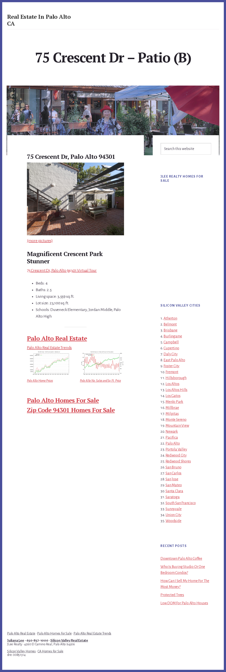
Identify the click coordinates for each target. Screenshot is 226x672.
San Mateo (174, 485)
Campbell (171, 342)
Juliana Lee (15, 640)
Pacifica (172, 438)
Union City (173, 515)
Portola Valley (176, 449)
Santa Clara (174, 491)
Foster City (171, 366)
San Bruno (173, 467)
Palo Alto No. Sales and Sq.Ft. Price (100, 380)
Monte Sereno (176, 420)
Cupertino (171, 348)
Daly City (170, 354)
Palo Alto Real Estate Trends (49, 347)
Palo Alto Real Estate (57, 338)
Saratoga (172, 497)
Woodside (173, 521)
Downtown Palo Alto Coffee (181, 559)
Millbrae (172, 408)
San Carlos (173, 473)
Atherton (170, 318)
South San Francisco (181, 503)
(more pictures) (40, 240)
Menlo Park (174, 402)
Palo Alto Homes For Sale (63, 400)
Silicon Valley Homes (21, 651)
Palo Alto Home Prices (40, 380)
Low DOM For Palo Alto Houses (184, 603)
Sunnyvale (173, 509)
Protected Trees (172, 595)
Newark (172, 432)
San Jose (172, 479)
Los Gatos (173, 396)
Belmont (170, 324)
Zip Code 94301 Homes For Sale (71, 410)
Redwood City (176, 455)
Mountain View (177, 426)
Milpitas (172, 414)
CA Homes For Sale (50, 651)
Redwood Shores (178, 461)
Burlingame (173, 336)
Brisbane (170, 330)
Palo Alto (173, 444)
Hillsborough (176, 378)
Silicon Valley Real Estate (69, 640)
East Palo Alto (174, 360)
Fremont (172, 372)
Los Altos (172, 384)
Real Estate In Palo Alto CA (39, 20)
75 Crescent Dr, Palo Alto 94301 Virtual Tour (62, 270)
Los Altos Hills (176, 390)
